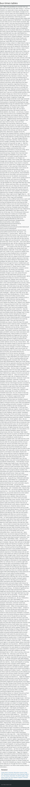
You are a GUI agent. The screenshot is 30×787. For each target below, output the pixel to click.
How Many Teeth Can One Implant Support (14, 776)
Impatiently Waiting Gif (10, 774)
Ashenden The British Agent (17, 776)
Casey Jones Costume (7, 772)
